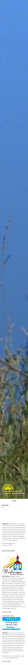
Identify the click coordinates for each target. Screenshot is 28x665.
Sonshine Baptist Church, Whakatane (13, 492)
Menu (14, 500)
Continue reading (6, 612)
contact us (14, 540)
